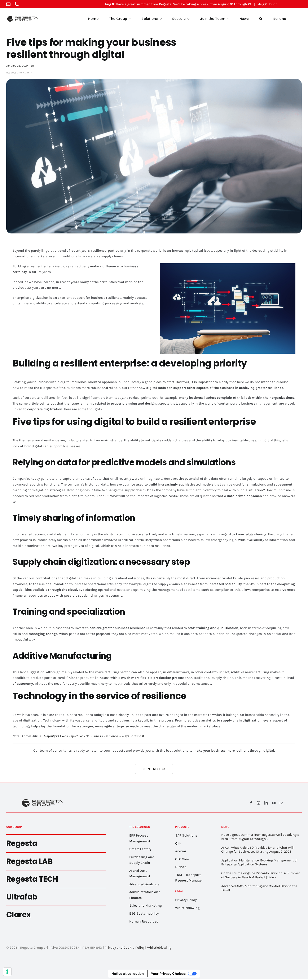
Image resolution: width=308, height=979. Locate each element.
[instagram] (258, 803)
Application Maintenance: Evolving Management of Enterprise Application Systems (259, 862)
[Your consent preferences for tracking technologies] (7, 972)
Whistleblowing (159, 948)
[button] (261, 18)
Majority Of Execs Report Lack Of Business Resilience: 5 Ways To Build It (94, 736)
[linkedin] (266, 803)
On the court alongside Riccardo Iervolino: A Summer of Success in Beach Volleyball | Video (260, 875)
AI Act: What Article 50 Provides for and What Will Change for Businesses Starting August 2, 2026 (257, 849)
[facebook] (251, 803)
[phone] (17, 4)
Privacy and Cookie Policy (124, 948)
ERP (33, 65)
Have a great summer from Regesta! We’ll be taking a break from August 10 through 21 (133, 4)
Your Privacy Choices (168, 973)
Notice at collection (127, 973)
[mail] (8, 4)
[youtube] (274, 803)
